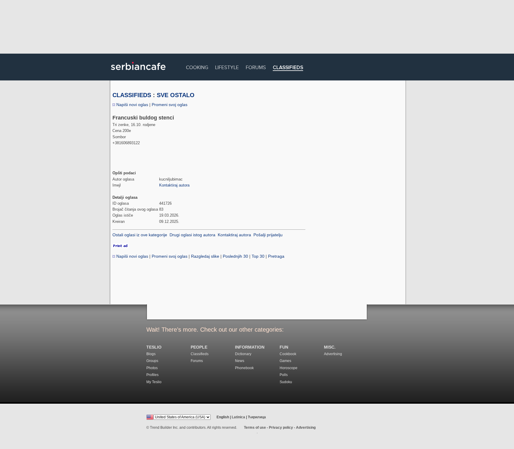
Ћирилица (257, 417)
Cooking (197, 66)
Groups (152, 361)
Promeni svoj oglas (169, 104)
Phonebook (244, 368)
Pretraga (276, 256)
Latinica (238, 417)
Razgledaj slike (205, 256)
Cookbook (288, 354)
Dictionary (243, 354)
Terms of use (255, 427)
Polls (284, 375)
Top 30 (258, 256)
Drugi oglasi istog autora (192, 234)
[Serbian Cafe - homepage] (138, 72)
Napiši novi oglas (131, 104)
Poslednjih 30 (235, 256)
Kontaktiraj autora (174, 185)
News (239, 361)
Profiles (152, 375)
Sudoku (286, 382)
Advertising (333, 354)
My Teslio (154, 382)
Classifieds (288, 67)
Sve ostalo (176, 95)
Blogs (151, 354)
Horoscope (288, 368)
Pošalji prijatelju (268, 234)
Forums (256, 66)
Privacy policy (281, 427)
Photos (152, 368)
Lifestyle (227, 66)
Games (285, 361)
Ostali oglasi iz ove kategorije (139, 234)
